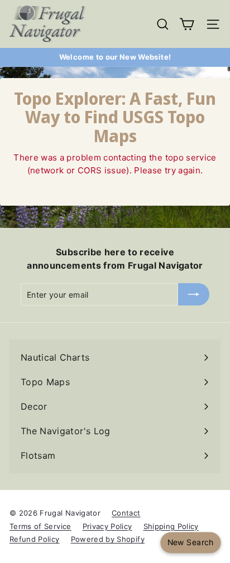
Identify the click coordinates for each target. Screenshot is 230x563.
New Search (190, 542)
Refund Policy (34, 539)
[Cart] (187, 24)
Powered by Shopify (108, 539)
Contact (126, 512)
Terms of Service (40, 526)
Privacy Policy (107, 526)
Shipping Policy (171, 526)
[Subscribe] (193, 294)
